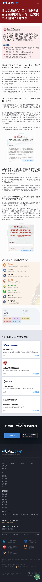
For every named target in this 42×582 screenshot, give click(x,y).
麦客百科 (4, 529)
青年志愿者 (14, 514)
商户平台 (4, 469)
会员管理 (4, 466)
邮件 (22, 463)
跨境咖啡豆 (24, 514)
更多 (3, 486)
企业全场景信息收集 (8, 522)
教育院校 (4, 476)
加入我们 (26, 535)
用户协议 (37, 535)
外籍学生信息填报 (27, 250)
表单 (3, 463)
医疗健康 (4, 484)
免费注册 (12, 435)
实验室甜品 (34, 514)
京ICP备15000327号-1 (8, 566)
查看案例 (36, 355)
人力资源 (4, 481)
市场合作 (15, 535)
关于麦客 (4, 535)
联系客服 (10, 529)
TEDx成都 (5, 514)
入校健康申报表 (28, 160)
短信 (32, 463)
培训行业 (4, 478)
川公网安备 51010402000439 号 (27, 566)
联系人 (13, 463)
